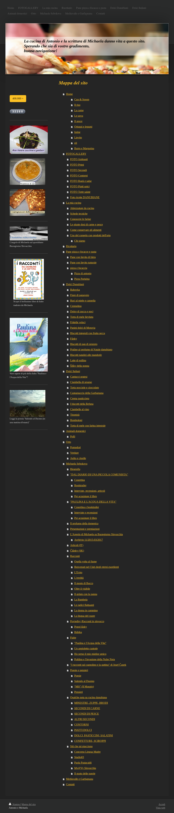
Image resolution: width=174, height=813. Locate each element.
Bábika (78, 632)
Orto (68, 441)
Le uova (78, 115)
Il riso (77, 104)
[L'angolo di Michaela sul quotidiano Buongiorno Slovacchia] (29, 233)
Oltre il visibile (82, 588)
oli (75, 143)
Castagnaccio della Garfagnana (86, 393)
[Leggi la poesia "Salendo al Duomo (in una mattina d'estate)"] (27, 403)
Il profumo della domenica (84, 523)
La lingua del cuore (84, 615)
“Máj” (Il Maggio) (84, 686)
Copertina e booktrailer (86, 507)
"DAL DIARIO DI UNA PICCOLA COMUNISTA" (99, 474)
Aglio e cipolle (78, 458)
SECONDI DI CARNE (87, 708)
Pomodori (75, 447)
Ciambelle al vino (79, 409)
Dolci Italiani (73, 371)
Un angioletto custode (86, 648)
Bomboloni (76, 420)
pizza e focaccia (78, 268)
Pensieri (78, 692)
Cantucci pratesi (78, 376)
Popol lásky (80, 626)
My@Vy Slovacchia (85, 768)
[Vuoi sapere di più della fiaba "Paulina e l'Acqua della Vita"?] (29, 344)
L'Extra (78, 572)
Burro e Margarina (84, 148)
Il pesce (78, 121)
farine (77, 132)
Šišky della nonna (79, 365)
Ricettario (71, 246)
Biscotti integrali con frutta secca (87, 333)
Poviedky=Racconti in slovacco (87, 621)
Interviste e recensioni (86, 512)
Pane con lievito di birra (83, 257)
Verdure (74, 452)
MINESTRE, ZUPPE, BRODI (91, 702)
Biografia (75, 469)
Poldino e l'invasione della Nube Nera (94, 659)
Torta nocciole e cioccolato (84, 387)
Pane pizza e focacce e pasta (81, 251)
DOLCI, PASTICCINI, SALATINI (93, 735)
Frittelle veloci (77, 322)
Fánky (73, 338)
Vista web (160, 808)
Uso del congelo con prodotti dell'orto (90, 235)
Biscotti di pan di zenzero (83, 344)
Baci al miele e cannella (82, 300)
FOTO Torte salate (80, 191)
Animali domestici (76, 431)
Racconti (75, 556)
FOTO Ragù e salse (81, 181)
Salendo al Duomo (84, 681)
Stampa (16, 804)
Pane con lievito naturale (83, 262)
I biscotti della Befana (81, 403)
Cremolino (76, 306)
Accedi (162, 804)
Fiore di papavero (79, 295)
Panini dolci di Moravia (82, 327)
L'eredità (79, 577)
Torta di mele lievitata (81, 316)
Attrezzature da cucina (82, 208)
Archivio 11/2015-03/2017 (88, 539)
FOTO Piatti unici (80, 186)
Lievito (78, 137)
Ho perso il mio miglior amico (90, 653)
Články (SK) (77, 550)
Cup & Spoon (81, 99)
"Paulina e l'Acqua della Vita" (90, 643)
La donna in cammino (86, 610)
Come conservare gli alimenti (85, 229)
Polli (72, 436)
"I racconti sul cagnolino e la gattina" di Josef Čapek (98, 664)
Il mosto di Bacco (83, 583)
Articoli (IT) (76, 545)
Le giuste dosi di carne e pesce (86, 224)
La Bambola (81, 599)
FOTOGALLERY (76, 153)
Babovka (75, 289)
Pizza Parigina (82, 278)
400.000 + (17, 98)
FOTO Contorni (79, 175)
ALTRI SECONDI (84, 719)
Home (69, 94)
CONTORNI (81, 724)
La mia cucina (73, 202)
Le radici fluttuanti (84, 605)
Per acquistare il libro (85, 496)
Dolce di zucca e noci (81, 311)
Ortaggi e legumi (83, 126)
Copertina (79, 480)
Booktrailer (80, 485)
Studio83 (79, 757)
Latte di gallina (78, 360)
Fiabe (73, 637)
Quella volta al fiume (85, 561)
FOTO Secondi (78, 170)
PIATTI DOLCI (83, 730)
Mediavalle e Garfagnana (79, 778)
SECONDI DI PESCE (86, 713)
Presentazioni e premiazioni (85, 528)
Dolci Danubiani (75, 284)
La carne (79, 110)
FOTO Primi (77, 164)
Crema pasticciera (79, 398)
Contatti (70, 784)
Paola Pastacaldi (83, 762)
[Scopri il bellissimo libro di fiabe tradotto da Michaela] (28, 279)
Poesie (77, 675)
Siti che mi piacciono (81, 746)
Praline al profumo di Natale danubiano (91, 349)
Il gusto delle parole (84, 773)
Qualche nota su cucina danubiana (88, 697)
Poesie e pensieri (79, 670)
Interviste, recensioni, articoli (89, 490)
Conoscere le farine (80, 219)
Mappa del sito (29, 804)
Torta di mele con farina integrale (88, 425)
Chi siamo (79, 240)
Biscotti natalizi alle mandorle (86, 355)
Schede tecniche (79, 213)
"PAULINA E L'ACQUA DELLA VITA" (93, 501)
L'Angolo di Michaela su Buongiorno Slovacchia (96, 534)
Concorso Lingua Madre (87, 751)
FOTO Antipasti (79, 159)
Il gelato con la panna (85, 594)
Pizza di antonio (82, 273)
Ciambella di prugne (81, 382)
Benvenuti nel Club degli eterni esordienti (96, 566)
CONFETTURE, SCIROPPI (90, 740)
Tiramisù (75, 414)
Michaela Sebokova (76, 463)
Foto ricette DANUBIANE (85, 197)
